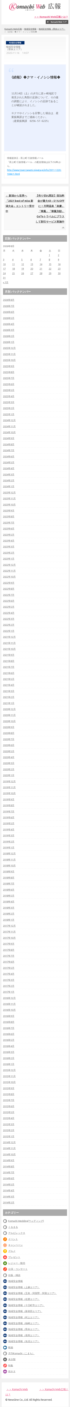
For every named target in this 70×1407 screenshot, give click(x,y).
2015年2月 (8, 1130)
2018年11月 (9, 859)
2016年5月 (8, 1040)
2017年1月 (8, 992)
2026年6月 (8, 312)
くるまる (13, 1227)
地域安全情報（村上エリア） (24, 1317)
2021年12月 (9, 637)
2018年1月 (8, 919)
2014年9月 (8, 1160)
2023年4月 (8, 540)
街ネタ (11, 1371)
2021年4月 (8, 685)
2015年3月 (8, 1124)
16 (59, 264)
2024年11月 (9, 426)
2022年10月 (9, 576)
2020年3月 (8, 763)
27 (31, 273)
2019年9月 (8, 799)
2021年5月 (8, 679)
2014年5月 (8, 1184)
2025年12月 (9, 348)
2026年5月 (8, 318)
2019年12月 (9, 781)
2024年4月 (8, 468)
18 (13, 268)
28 (41, 273)
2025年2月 (8, 408)
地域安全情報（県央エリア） (52, 29)
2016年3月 (8, 1052)
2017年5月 (8, 968)
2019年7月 (8, 811)
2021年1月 (8, 703)
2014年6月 (8, 1178)
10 (4, 264)
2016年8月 (8, 1022)
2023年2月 (8, 552)
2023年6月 (8, 528)
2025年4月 (8, 396)
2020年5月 (8, 751)
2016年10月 (9, 1010)
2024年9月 (8, 438)
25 (13, 273)
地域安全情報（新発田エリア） (25, 1311)
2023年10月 (9, 504)
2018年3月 (8, 907)
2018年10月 (9, 865)
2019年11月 (9, 787)
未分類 (11, 1359)
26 (22, 273)
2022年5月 (8, 606)
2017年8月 (8, 950)
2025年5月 (8, 390)
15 (50, 264)
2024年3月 (8, 474)
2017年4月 (8, 973)
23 (59, 268)
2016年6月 (8, 1034)
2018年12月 (9, 853)
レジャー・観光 (16, 1263)
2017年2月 (8, 986)
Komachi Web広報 (13, 29)
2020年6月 (8, 745)
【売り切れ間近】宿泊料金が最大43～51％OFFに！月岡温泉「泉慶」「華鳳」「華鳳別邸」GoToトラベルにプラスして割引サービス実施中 (50, 211)
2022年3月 (8, 618)
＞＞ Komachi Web (17, 1389)
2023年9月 (8, 510)
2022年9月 (8, 582)
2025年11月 (9, 354)
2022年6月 (8, 600)
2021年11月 (9, 643)
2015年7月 (8, 1100)
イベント (13, 1239)
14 (41, 264)
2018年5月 (8, 895)
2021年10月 (9, 649)
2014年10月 (9, 1154)
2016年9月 (8, 1016)
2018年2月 (8, 913)
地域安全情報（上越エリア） (24, 1287)
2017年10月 (9, 937)
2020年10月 (9, 721)
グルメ (11, 1251)
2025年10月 (9, 360)
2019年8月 (8, 805)
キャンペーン (15, 1245)
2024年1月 (8, 486)
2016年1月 (8, 1064)
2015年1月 (8, 1136)
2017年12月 (9, 925)
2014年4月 (8, 1190)
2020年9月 (8, 727)
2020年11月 (9, 715)
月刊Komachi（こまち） (21, 1353)
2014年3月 (8, 1196)
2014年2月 (8, 1202)
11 (13, 264)
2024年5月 (8, 462)
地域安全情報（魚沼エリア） (24, 1341)
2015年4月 (8, 1118)
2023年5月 (8, 534)
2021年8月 (8, 661)
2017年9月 (8, 943)
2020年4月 (8, 757)
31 (4, 277)
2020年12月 (9, 709)
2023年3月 (8, 546)
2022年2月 (8, 624)
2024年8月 (8, 444)
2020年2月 (8, 769)
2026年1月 (8, 342)
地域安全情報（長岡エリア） (24, 1335)
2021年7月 (8, 667)
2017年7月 (8, 955)
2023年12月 (9, 492)
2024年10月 (9, 432)
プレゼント (14, 1257)
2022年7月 (8, 595)
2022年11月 (9, 570)
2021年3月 (8, 691)
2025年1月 (8, 414)
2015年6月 (8, 1106)
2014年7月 (8, 1172)
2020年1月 (8, 775)
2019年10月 (9, 793)
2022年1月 (8, 631)
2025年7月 (8, 378)
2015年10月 (9, 1082)
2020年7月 (8, 739)
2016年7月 (8, 1028)
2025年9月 (8, 366)
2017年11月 (9, 931)
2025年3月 (8, 402)
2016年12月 (9, 998)
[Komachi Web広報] (35, 10)
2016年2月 (8, 1058)
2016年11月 (9, 1004)
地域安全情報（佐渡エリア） (24, 1299)
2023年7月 (8, 522)
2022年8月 (8, 588)
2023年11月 (9, 498)
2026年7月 (8, 306)
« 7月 (5, 282)
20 (31, 268)
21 (41, 268)
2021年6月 (8, 673)
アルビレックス (16, 1233)
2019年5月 (8, 823)
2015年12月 (9, 1070)
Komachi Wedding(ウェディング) (26, 1221)
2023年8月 (8, 516)
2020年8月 (8, 733)
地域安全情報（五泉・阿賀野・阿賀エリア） (32, 1293)
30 (59, 273)
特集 (10, 1365)
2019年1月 (8, 847)
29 (50, 273)
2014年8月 (8, 1166)
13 (31, 264)
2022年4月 (8, 613)
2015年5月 (8, 1112)
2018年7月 (8, 883)
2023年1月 (8, 558)
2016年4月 (8, 1046)
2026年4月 (8, 324)
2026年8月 (8, 300)
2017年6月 (8, 961)
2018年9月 (8, 871)
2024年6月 (8, 456)
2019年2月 (8, 841)
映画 (10, 1347)
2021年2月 (8, 697)
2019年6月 (8, 817)
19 (22, 268)
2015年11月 (9, 1076)
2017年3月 (8, 980)
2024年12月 (9, 420)
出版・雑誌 (14, 1275)
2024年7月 (8, 450)
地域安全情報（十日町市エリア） (26, 1305)
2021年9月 (8, 655)
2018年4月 (8, 901)
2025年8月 (8, 372)
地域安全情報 (30, 29)
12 (22, 264)
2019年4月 (8, 829)
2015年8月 (8, 1094)
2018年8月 (8, 877)
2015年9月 (8, 1088)
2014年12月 (9, 1142)
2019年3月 (8, 835)
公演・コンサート (18, 1269)
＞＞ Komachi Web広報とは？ (51, 16)
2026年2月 (8, 336)
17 (4, 268)
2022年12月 (9, 564)
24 (4, 273)
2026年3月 (8, 330)
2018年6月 (8, 889)
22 (50, 268)
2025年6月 (8, 384)
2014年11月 (9, 1148)
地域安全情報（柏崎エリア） (24, 1323)
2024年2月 (8, 480)
